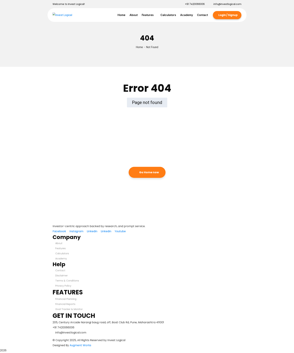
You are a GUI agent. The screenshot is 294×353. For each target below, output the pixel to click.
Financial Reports (65, 304)
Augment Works (80, 345)
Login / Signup (228, 15)
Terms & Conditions (67, 280)
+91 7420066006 (195, 4)
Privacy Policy (63, 285)
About (58, 243)
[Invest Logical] (62, 15)
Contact (60, 270)
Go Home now (149, 172)
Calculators (62, 253)
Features (60, 248)
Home (139, 47)
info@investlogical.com (227, 4)
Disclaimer (61, 275)
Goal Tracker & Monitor (69, 309)
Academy (61, 258)
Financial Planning (65, 299)
